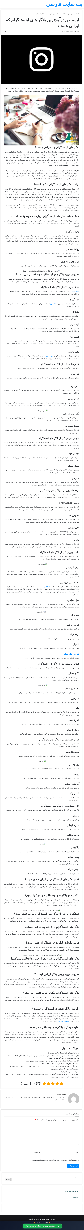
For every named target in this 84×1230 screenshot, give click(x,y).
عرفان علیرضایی (71, 654)
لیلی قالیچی (49, 356)
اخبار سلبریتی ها (69, 14)
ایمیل (77, 1152)
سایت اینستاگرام (63, 1021)
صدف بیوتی (75, 291)
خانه (76, 14)
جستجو (77, 1176)
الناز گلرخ (53, 304)
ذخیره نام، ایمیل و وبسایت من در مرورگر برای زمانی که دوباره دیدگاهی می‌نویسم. (55, 1160)
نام (78, 1144)
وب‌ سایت (37, 1152)
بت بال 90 (75, 1197)
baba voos (61, 1095)
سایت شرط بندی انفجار (71, 1191)
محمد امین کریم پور (44, 586)
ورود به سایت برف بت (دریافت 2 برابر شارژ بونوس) (42, 1226)
